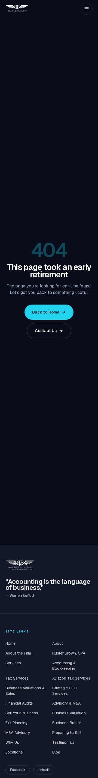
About (57, 643)
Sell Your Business (21, 713)
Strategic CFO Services (64, 691)
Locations (14, 752)
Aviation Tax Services (71, 678)
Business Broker (66, 722)
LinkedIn (44, 770)
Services (13, 663)
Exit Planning (16, 722)
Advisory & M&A (66, 703)
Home (10, 643)
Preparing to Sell (66, 732)
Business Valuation (69, 713)
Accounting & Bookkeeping (64, 666)
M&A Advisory (17, 732)
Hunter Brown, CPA (68, 653)
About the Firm (18, 653)
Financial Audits (19, 703)
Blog (56, 752)
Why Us (12, 742)
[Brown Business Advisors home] (17, 9)
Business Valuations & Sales (25, 691)
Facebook (17, 770)
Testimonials (63, 742)
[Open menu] (87, 9)
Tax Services (17, 678)
